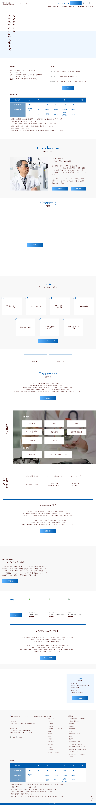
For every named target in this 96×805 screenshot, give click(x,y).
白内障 (76, 424)
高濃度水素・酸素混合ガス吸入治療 (54, 484)
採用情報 (10, 581)
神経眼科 (32, 440)
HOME (50, 716)
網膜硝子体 (32, 424)
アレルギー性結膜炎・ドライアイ (32, 432)
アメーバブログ (48, 657)
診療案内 (48, 398)
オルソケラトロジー (76, 476)
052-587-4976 (19, 79)
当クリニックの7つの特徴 (48, 341)
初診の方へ (64, 6)
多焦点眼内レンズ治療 (32, 484)
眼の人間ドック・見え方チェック (77, 484)
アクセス (92, 6)
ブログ (50, 747)
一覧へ (68, 87)
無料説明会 (48, 531)
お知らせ (49, 119)
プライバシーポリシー (53, 752)
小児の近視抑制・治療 (32, 476)
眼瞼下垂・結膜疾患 (76, 432)
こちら (24, 119)
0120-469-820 (27, 730)
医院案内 (60, 188)
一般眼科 (54, 440)
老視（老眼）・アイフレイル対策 (58, 454)
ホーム (49, 6)
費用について (51, 736)
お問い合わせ (51, 741)
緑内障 (54, 424)
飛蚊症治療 (32, 454)
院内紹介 (78, 188)
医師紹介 (35, 244)
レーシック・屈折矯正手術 (54, 476)
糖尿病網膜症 (54, 432)
